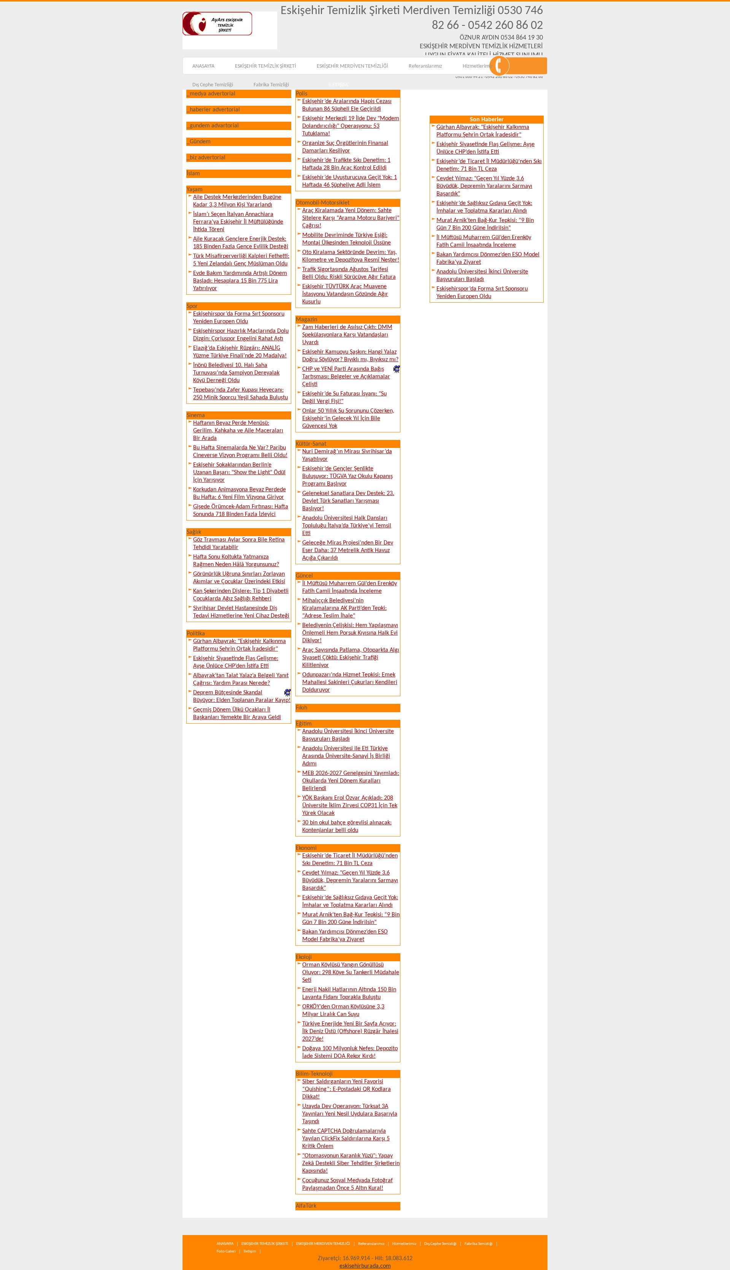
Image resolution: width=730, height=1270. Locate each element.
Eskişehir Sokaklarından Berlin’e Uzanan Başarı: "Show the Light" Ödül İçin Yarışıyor (239, 472)
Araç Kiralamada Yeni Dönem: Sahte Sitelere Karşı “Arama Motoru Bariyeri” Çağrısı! (351, 218)
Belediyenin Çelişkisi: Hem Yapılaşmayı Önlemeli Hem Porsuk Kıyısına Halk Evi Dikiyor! (350, 633)
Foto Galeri (226, 1251)
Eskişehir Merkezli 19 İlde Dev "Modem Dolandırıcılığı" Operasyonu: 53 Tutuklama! (350, 126)
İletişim (250, 1251)
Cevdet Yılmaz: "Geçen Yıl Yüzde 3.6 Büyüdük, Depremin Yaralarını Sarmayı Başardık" (350, 880)
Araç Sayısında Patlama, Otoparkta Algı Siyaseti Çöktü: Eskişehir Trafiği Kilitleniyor (350, 657)
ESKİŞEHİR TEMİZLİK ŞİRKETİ (265, 66)
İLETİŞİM (338, 85)
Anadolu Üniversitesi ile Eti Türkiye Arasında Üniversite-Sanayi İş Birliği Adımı (346, 756)
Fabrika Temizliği (271, 85)
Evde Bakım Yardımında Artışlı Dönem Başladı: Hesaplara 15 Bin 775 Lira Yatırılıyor (240, 281)
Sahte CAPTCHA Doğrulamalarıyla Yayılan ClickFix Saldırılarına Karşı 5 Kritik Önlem (346, 1138)
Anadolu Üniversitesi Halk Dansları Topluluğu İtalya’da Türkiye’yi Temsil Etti (346, 526)
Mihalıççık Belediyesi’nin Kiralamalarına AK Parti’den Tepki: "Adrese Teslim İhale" (344, 608)
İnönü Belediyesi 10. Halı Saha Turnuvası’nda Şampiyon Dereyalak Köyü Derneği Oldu (236, 373)
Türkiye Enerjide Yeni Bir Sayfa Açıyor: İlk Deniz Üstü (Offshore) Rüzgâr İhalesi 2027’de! (350, 1031)
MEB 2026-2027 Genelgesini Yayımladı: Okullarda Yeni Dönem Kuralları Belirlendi (350, 781)
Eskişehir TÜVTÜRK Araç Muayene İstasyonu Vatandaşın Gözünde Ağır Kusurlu (345, 294)
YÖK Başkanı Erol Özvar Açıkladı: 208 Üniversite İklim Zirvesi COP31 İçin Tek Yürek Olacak (349, 805)
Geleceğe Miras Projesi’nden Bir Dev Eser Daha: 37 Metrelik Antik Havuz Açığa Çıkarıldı (347, 550)
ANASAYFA (203, 66)
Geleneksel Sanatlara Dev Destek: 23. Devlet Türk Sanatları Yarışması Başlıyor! (348, 501)
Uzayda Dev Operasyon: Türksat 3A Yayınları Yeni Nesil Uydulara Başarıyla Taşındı (349, 1114)
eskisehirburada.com (365, 1266)
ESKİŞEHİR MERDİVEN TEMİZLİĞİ (352, 66)
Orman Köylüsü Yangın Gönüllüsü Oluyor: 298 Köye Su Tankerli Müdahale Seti (350, 972)
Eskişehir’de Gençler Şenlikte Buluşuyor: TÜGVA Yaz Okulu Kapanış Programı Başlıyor (347, 476)
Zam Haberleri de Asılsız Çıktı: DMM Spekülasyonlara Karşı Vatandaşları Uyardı (347, 335)
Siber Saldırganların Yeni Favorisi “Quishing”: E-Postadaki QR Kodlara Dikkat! (346, 1089)
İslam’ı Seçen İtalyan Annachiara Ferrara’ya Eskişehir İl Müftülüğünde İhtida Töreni (238, 222)
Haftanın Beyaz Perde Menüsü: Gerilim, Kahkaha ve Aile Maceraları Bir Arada (238, 430)
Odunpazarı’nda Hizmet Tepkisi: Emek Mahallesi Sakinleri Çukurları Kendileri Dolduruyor (349, 682)
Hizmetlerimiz (478, 66)
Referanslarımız (425, 66)
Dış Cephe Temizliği (212, 85)
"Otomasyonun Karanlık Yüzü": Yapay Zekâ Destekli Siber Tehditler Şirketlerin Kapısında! (351, 1163)
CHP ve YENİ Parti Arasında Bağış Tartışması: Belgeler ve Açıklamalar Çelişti (346, 376)
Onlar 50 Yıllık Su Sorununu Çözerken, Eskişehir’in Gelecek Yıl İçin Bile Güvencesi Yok (348, 418)
